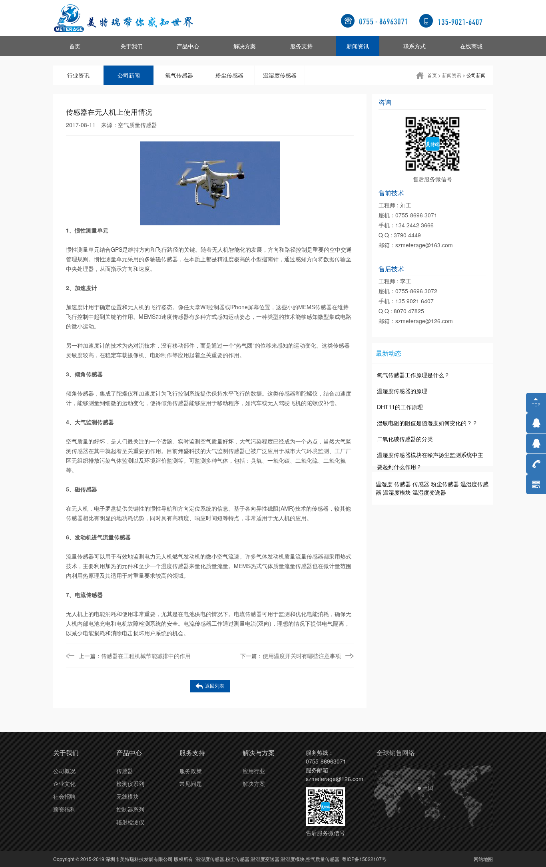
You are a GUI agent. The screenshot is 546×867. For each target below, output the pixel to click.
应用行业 (254, 771)
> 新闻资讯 (449, 75)
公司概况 (64, 771)
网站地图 (483, 858)
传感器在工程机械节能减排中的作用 (135, 656)
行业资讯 (78, 75)
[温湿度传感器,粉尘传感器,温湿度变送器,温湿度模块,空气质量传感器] (123, 18)
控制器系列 (130, 809)
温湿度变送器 (429, 492)
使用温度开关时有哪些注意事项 (290, 656)
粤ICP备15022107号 (364, 858)
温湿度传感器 (280, 75)
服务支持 (301, 46)
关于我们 (131, 46)
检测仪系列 (130, 783)
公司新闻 (129, 75)
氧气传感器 (179, 75)
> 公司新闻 (474, 75)
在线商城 (471, 46)
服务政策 (190, 771)
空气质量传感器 (137, 125)
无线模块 (127, 796)
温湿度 (384, 484)
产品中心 (188, 46)
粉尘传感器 (229, 75)
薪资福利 (64, 809)
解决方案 (244, 46)
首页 (74, 46)
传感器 (402, 484)
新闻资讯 (358, 46)
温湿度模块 (397, 492)
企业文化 (64, 783)
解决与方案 (259, 752)
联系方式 (414, 46)
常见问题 (190, 783)
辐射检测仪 (130, 822)
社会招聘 (64, 796)
